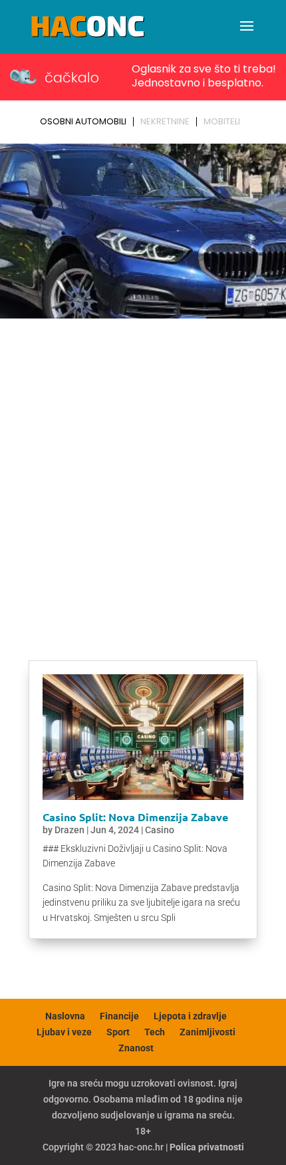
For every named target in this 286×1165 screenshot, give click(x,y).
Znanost (136, 1048)
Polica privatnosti (207, 1147)
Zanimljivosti (207, 1032)
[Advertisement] (143, 473)
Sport (118, 1032)
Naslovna (65, 1016)
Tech (154, 1032)
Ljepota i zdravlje (190, 1016)
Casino (159, 830)
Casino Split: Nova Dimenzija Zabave (135, 817)
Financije (119, 1016)
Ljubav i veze (64, 1032)
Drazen (69, 830)
